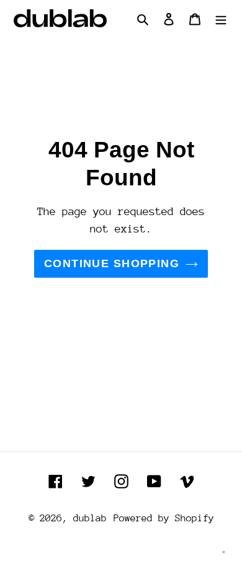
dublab (90, 518)
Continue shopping (111, 263)
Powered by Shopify (164, 518)
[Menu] (221, 18)
